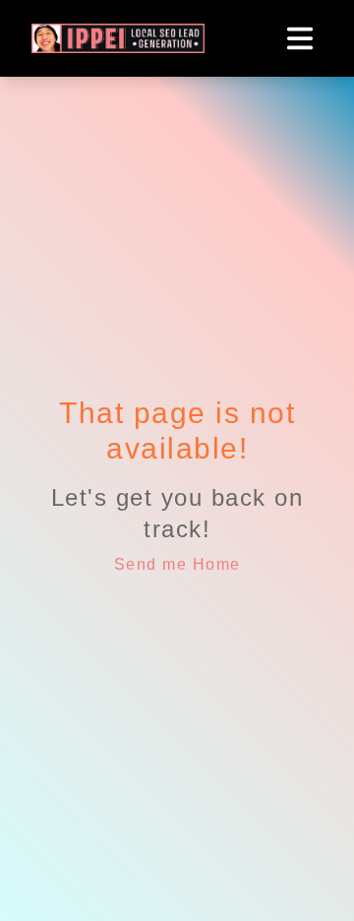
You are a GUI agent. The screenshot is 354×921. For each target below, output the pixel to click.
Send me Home (177, 564)
